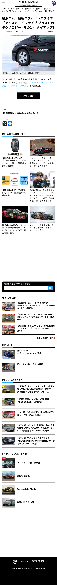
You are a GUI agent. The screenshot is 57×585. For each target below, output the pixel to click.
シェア (5, 119)
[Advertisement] (22, 260)
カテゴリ (6, 109)
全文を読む (28, 96)
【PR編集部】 (9, 31)
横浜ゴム (21, 112)
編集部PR (51, 31)
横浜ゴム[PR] (32, 112)
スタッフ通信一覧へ (45, 338)
